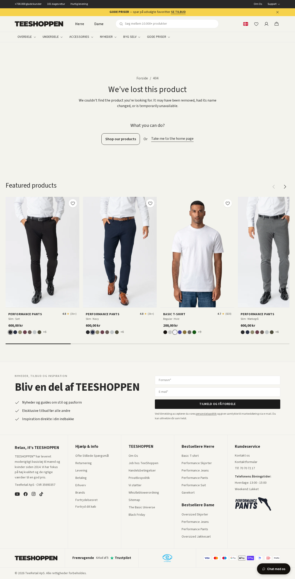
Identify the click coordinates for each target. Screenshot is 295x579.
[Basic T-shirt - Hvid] (197, 252)
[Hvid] (175, 332)
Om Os (258, 4)
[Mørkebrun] (30, 332)
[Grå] (170, 332)
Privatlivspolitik (139, 478)
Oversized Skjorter (195, 515)
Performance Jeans (195, 471)
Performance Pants (195, 478)
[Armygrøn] (185, 332)
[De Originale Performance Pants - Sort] (42, 252)
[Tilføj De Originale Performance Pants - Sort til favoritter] (73, 203)
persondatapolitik (206, 414)
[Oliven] (20, 332)
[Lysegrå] (34, 332)
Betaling (81, 478)
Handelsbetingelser (142, 471)
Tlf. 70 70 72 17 (245, 468)
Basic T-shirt (190, 456)
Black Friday (137, 515)
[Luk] (277, 12)
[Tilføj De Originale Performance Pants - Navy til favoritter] (150, 203)
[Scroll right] (284, 186)
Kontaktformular (246, 462)
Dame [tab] (98, 23)
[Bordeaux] (25, 332)
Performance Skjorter (197, 463)
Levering (81, 471)
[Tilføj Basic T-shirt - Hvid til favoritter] (228, 203)
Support (272, 4)
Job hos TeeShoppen (143, 463)
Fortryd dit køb (85, 507)
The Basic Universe (142, 508)
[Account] (266, 24)
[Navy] (15, 332)
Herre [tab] (79, 23)
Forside (142, 78)
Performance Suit (194, 485)
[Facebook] (26, 494)
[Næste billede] (74, 252)
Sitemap (134, 500)
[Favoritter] (256, 24)
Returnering (83, 463)
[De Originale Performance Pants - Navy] (120, 252)
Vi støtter (135, 485)
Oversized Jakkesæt (196, 537)
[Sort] (10, 332)
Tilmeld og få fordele (217, 404)
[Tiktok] (41, 494)
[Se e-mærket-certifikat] (167, 558)
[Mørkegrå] (189, 332)
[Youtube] (17, 494)
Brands (80, 493)
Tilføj (45, 302)
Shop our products (120, 139)
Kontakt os (242, 456)
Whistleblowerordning (144, 492)
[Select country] (246, 24)
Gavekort (188, 493)
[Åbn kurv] (276, 24)
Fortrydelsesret (86, 500)
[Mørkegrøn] (39, 332)
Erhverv (80, 485)
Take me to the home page (172, 138)
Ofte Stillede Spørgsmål (92, 456)
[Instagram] (33, 494)
